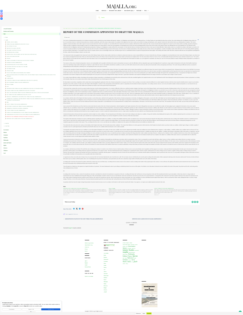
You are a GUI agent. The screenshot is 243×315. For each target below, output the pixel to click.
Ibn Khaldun (129, 248)
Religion (105, 287)
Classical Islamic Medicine (126, 244)
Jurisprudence (137, 250)
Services (104, 10)
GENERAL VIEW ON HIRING (12, 42)
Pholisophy (131, 254)
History (105, 267)
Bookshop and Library (115, 10)
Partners (138, 10)
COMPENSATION (10, 78)
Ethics (105, 263)
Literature (106, 273)
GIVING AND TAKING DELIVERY (13, 56)
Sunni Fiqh (7, 126)
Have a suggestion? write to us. (72, 214)
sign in (86, 260)
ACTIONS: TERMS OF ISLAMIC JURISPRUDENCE (16, 110)
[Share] (1, 18)
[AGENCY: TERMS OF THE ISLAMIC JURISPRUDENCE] (177, 191)
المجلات (105, 291)
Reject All (31, 309)
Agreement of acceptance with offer (14, 48)
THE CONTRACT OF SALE (12, 46)
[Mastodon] (1, 13)
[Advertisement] (150, 261)
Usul (132, 261)
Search (86, 251)
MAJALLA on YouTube (89, 276)
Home (97, 10)
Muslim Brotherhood (132, 252)
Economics (106, 261)
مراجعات (126, 263)
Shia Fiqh (7, 123)
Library (105, 271)
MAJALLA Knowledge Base (73, 28)
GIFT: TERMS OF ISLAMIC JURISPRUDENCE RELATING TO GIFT (19, 94)
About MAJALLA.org (88, 245)
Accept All (51, 309)
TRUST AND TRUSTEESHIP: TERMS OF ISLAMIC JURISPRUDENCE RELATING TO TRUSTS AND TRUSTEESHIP (28, 92)
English (107, 245)
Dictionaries (106, 259)
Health (105, 265)
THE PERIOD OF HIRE (11, 68)
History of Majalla (10, 84)
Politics (105, 283)
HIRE (8, 102)
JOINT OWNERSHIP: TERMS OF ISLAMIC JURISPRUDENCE (18, 82)
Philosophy (106, 281)
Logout (86, 264)
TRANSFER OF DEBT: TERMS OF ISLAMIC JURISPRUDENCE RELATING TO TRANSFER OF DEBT (25, 88)
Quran (135, 256)
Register (86, 262)
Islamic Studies (128, 250)
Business (105, 257)
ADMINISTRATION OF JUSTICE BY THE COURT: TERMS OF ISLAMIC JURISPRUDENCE (23, 114)
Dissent (136, 244)
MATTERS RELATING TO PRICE (13, 52)
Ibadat (6, 37)
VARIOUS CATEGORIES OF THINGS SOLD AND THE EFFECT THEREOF (20, 60)
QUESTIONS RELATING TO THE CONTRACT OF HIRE (17, 64)
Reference (106, 285)
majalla (6, 40)
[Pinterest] (1, 16)
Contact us (87, 247)
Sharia (124, 261)
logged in (71, 228)
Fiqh (82, 28)
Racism (126, 258)
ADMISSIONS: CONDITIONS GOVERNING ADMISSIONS (17, 108)
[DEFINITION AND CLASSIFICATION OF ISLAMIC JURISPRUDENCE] (86, 191)
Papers (105, 279)
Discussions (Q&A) (129, 10)
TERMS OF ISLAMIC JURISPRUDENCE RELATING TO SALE (18, 44)
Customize (11, 309)
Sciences (105, 289)
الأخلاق (135, 261)
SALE (8, 86)
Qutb (123, 258)
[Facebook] (1, 11)
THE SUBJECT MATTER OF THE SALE (14, 50)
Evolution (124, 246)
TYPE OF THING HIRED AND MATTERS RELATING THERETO (18, 72)
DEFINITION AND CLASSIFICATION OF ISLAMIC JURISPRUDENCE (19, 118)
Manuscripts (106, 275)
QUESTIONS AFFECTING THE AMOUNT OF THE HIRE (17, 66)
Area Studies (106, 253)
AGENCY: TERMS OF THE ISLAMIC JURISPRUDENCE (17, 104)
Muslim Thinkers (125, 254)
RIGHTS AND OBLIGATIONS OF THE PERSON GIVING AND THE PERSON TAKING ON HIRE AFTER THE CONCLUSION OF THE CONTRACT (31, 75)
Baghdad (127, 242)
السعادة (124, 263)
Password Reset (88, 266)
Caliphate (130, 242)
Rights (135, 258)
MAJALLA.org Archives (89, 242)
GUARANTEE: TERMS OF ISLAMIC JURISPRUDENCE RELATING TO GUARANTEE (22, 80)
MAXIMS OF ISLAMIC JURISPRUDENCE (14, 62)
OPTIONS (8, 58)
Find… (145, 10)
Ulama (129, 261)
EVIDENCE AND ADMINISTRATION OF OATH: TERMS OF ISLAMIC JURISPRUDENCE (23, 112)
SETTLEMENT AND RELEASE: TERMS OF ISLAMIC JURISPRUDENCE (20, 106)
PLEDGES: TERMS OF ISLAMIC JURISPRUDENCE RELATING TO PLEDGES (21, 90)
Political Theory (127, 256)
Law (104, 269)
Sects (133, 260)
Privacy (86, 249)
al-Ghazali (124, 242)
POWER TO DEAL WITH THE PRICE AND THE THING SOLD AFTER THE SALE (22, 54)
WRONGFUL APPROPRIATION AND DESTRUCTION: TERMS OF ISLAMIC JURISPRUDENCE (24, 96)
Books (105, 255)
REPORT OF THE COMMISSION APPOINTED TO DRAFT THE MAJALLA (20, 116)
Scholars (125, 260)
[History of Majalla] (131, 191)
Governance (131, 246)
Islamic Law (133, 248)
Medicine (105, 277)
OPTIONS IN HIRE (10, 70)
